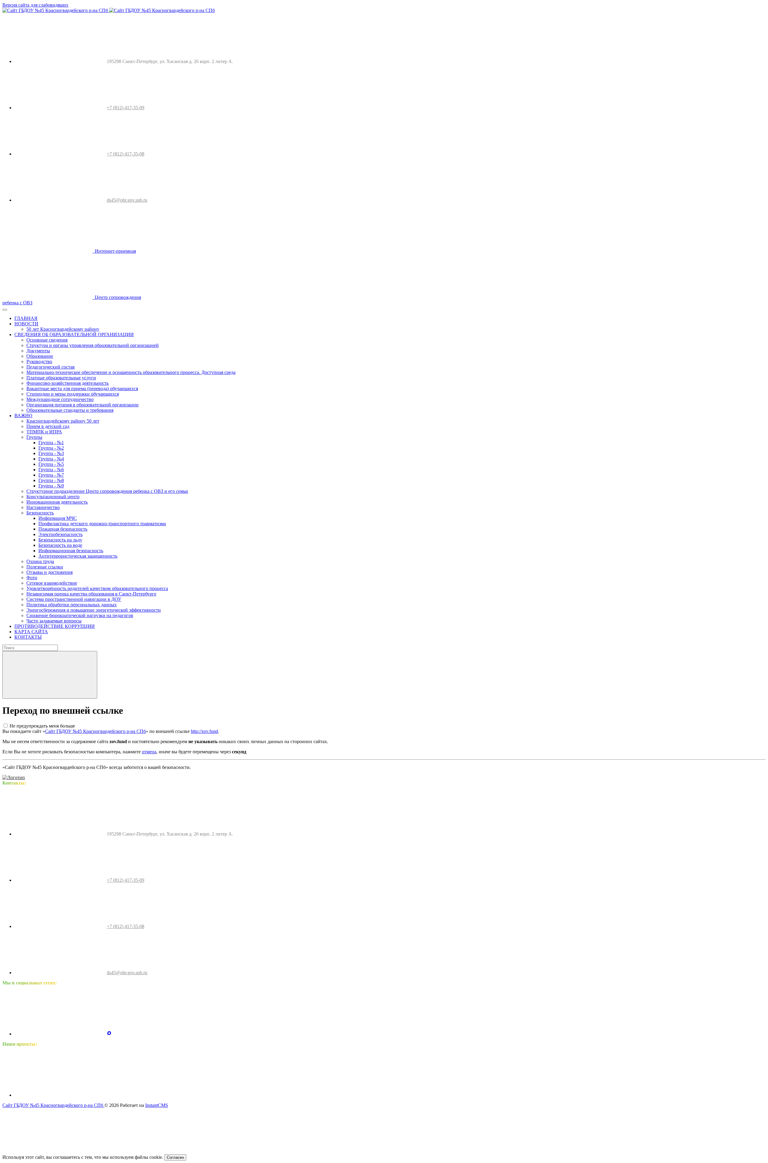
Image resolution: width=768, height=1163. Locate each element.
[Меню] (4, 310)
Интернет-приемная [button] (114, 251)
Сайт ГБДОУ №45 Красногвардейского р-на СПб (95, 731)
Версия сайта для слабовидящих (35, 5)
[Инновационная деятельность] (59, 1095)
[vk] (59, 1033)
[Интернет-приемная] (152, 1095)
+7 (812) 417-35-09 (125, 107)
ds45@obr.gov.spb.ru (127, 200)
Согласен (175, 1157)
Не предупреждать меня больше (42, 725)
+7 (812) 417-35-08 (125, 153)
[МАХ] (109, 1033)
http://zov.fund (204, 731)
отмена (149, 751)
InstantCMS (156, 1105)
